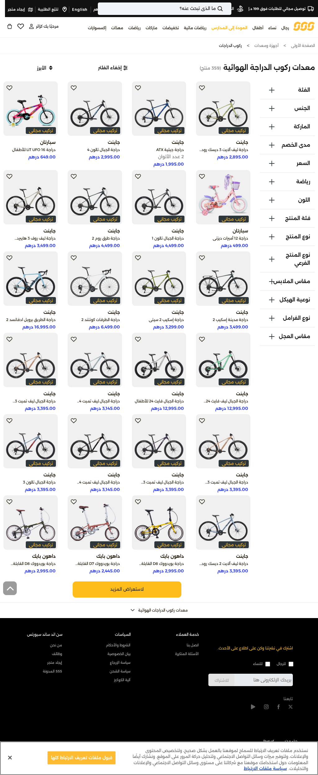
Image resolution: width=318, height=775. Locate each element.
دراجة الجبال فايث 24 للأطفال (159, 401)
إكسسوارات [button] (97, 27)
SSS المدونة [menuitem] (52, 671)
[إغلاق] (10, 757)
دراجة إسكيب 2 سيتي (166, 319)
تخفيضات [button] (170, 27)
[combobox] (164, 8)
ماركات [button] (151, 27)
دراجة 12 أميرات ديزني (230, 238)
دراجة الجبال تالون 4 (103, 149)
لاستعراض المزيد (127, 589)
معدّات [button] (117, 27)
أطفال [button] (257, 27)
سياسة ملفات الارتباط (265, 768)
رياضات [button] (134, 27)
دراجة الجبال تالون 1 (168, 238)
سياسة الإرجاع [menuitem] (120, 662)
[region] (159, 758)
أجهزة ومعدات (266, 45)
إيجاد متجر (17, 9)
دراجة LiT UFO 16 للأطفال (34, 149)
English (80, 9)
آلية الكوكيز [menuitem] (122, 680)
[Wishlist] (20, 26)
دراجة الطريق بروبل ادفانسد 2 (31, 319)
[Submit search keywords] (225, 8)
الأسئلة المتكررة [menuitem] (187, 654)
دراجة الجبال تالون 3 (39, 482)
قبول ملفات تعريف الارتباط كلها (81, 757)
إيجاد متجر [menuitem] (54, 662)
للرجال (281, 664)
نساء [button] (272, 27)
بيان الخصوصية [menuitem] (118, 654)
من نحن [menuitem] (56, 645)
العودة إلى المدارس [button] (229, 27)
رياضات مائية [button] (195, 27)
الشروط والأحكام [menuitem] (118, 645)
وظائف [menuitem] (57, 654)
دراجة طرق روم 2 (106, 238)
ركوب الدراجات (230, 45)
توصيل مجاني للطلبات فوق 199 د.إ (277, 9)
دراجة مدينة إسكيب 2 (230, 319)
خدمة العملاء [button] (187, 634)
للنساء (257, 664)
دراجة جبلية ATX (170, 149)
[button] (113, 68)
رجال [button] (285, 27)
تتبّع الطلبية (48, 9)
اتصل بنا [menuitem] (193, 645)
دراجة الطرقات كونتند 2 (100, 319)
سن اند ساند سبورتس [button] (44, 634)
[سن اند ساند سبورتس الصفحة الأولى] (304, 26)
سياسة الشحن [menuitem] (120, 671)
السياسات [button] (123, 634)
